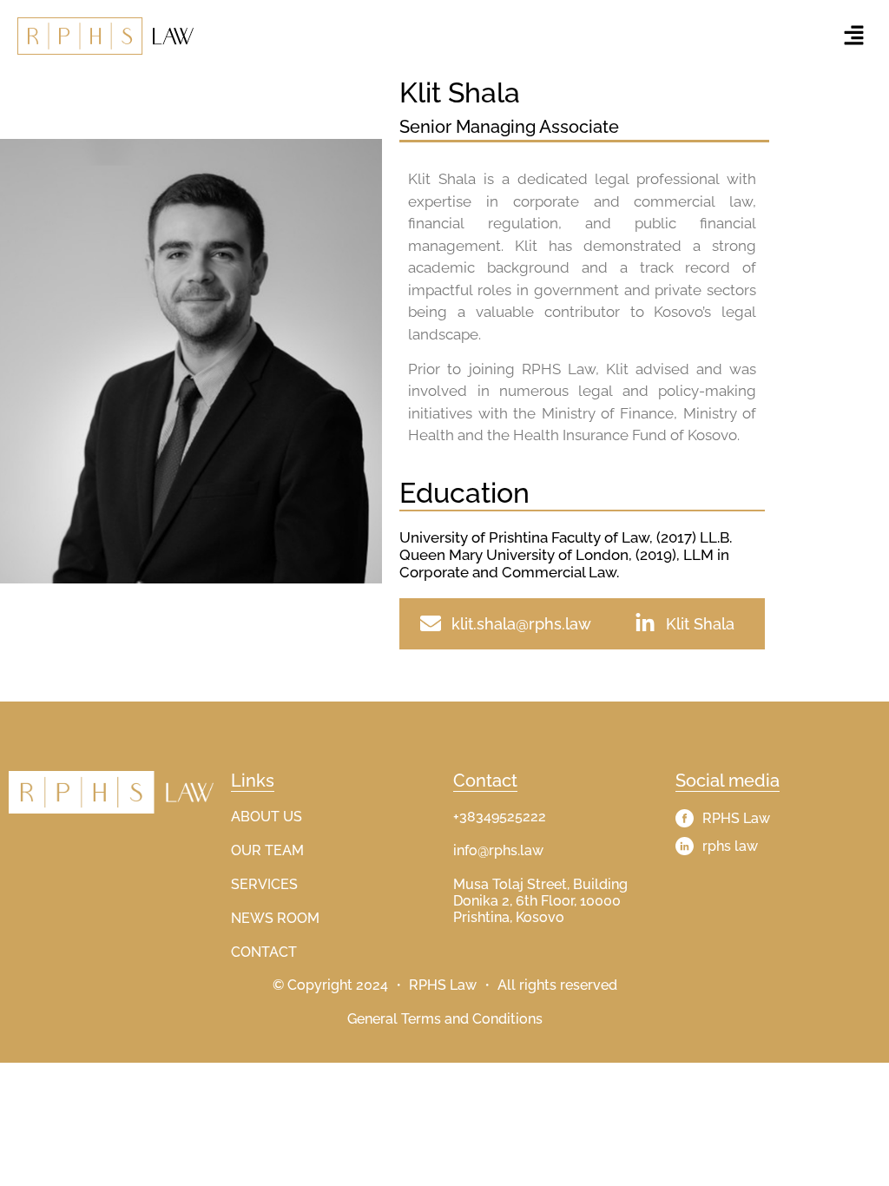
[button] (854, 36)
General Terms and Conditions (445, 1019)
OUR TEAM (267, 850)
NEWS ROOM (275, 918)
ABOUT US (266, 816)
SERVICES (264, 884)
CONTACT (264, 952)
